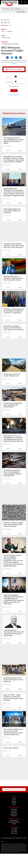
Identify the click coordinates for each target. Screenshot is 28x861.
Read (20, 150)
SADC (12, 8)
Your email (8, 77)
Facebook (15, 828)
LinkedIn (15, 831)
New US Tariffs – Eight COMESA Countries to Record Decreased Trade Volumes (13, 697)
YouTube (15, 833)
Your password (9, 82)
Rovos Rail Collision (11, 748)
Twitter (15, 830)
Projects (14, 823)
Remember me (15, 86)
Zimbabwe (17, 8)
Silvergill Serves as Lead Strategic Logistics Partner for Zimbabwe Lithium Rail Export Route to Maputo (14, 159)
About (14, 798)
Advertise (14, 801)
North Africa (14, 812)
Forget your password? (14, 94)
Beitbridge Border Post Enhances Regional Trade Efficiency (13, 679)
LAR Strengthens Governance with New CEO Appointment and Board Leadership (14, 632)
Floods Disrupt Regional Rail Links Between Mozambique (13, 405)
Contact (14, 799)
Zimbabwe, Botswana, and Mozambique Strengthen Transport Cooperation (14, 311)
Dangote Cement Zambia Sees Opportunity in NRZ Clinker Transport (13, 524)
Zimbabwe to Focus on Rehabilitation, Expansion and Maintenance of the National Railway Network (13, 438)
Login (14, 804)
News (8, 8)
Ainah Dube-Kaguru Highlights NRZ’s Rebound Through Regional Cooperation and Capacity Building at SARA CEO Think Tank (14, 599)
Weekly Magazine (14, 820)
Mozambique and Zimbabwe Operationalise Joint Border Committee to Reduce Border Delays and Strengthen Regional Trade (14, 192)
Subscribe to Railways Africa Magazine (14, 789)
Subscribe (14, 803)
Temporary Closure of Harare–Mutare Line (12, 375)
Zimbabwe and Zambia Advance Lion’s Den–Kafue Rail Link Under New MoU (14, 245)
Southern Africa (14, 814)
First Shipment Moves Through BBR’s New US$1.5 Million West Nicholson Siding (14, 140)
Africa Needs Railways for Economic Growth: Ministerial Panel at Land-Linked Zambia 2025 (13, 731)
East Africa (14, 811)
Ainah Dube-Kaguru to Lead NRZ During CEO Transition (12, 210)
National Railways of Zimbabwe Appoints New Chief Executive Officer (13, 278)
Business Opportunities (14, 822)
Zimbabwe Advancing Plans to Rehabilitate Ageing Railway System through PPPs (12, 472)
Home (3, 8)
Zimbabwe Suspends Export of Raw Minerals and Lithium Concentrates (14, 327)
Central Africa (14, 809)
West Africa (14, 815)
